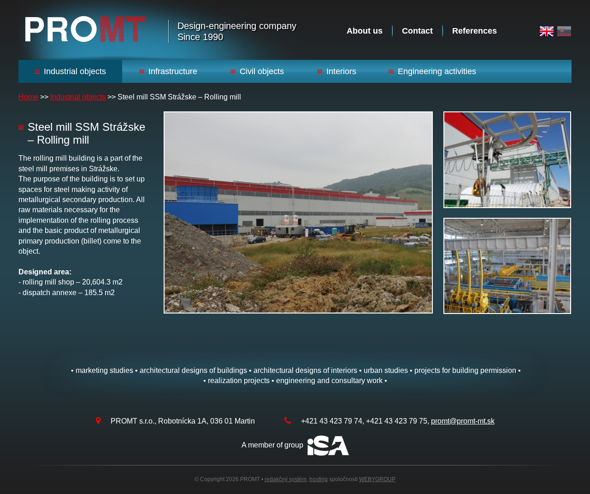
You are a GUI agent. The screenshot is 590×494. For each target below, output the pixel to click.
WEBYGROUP (377, 479)
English (546, 31)
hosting (318, 479)
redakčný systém (286, 479)
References (474, 30)
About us (365, 30)
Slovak (564, 31)
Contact (417, 30)
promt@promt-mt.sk (463, 421)
